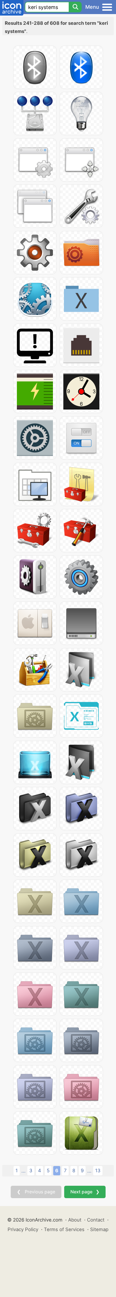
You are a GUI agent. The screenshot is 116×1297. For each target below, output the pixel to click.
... (23, 1171)
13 (98, 1170)
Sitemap (99, 1229)
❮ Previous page (36, 1191)
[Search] (75, 7)
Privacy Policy (23, 1229)
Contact (95, 1220)
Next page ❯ (84, 1191)
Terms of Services (64, 1229)
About (74, 1220)
